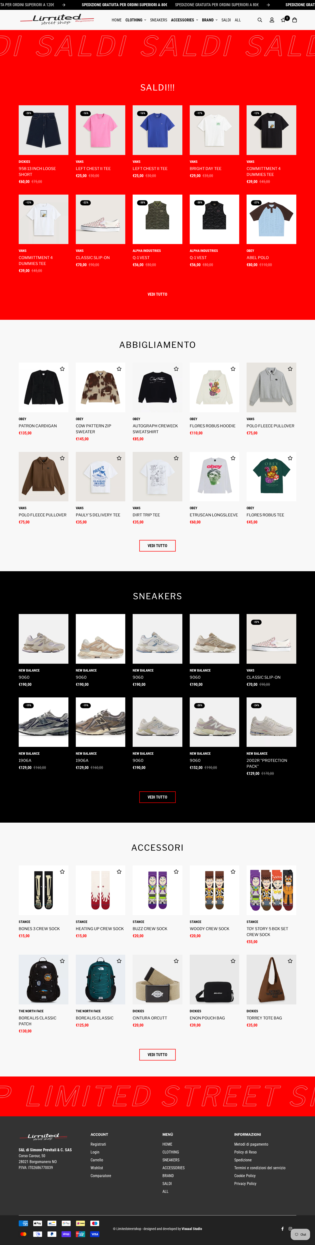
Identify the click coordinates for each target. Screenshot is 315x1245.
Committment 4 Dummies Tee (264, 171)
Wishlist (97, 1168)
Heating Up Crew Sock (100, 928)
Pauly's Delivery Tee (98, 515)
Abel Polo (258, 257)
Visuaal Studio (192, 1229)
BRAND (208, 20)
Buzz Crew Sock (150, 928)
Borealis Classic (94, 1018)
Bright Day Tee (205, 168)
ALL (238, 20)
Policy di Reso (245, 1152)
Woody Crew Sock (209, 928)
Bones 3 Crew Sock (39, 928)
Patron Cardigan (38, 426)
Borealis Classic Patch (37, 1021)
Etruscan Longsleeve (214, 515)
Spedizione (243, 1160)
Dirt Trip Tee (146, 515)
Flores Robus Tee (265, 515)
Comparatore (101, 1175)
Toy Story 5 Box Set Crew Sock (267, 931)
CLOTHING (134, 20)
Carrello (97, 1160)
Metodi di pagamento (251, 1144)
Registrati (98, 1144)
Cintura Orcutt (150, 1018)
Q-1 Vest (141, 257)
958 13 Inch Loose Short (37, 171)
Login (95, 1152)
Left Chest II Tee (93, 168)
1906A (25, 760)
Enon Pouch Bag (207, 1018)
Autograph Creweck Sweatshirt (155, 429)
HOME (117, 20)
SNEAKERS (158, 20)
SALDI (226, 20)
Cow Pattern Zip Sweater (93, 429)
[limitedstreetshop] (57, 20)
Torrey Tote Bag (264, 1018)
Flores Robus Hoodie (213, 426)
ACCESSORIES (182, 20)
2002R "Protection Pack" (267, 763)
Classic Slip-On (93, 257)
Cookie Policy (245, 1175)
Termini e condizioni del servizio (259, 1168)
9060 (24, 677)
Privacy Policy (245, 1183)
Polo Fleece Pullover (270, 426)
